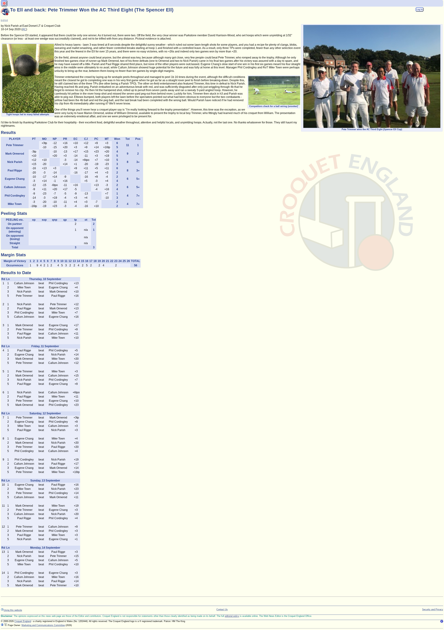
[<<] (2, 20)
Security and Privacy (432, 609)
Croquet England (22, 621)
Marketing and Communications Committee (43, 625)
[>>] (6, 20)
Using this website (13, 610)
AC (24, 29)
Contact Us (222, 609)
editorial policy (232, 616)
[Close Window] (4, 3)
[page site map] (5, 625)
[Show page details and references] (2, 625)
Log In (419, 9)
